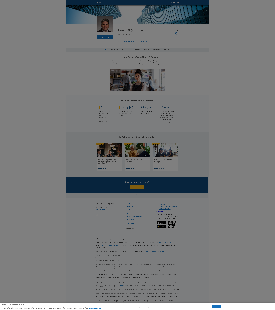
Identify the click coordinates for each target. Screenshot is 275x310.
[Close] (272, 306)
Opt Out (206, 306)
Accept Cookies (216, 306)
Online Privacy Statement (95, 308)
